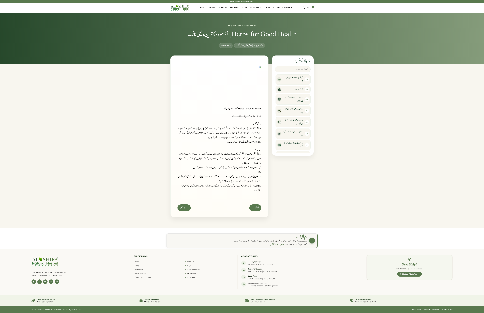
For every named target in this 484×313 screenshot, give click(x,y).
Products (223, 8)
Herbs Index (255, 8)
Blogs (244, 8)
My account (191, 273)
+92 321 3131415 (270, 279)
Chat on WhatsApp (409, 274)
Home (202, 8)
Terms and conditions (143, 277)
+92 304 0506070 (255, 279)
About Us (211, 8)
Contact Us (269, 8)
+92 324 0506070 (255, 272)
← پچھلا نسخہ (184, 208)
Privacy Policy (140, 273)
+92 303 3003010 (270, 272)
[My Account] (308, 8)
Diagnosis (234, 8)
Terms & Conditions (431, 309)
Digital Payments (284, 8)
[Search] (304, 7)
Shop (137, 265)
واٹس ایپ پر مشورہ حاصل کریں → (276, 244)
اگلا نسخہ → (255, 208)
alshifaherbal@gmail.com (257, 283)
